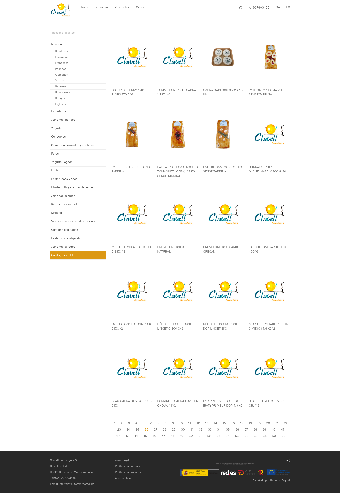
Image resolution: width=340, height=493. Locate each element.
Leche (55, 170)
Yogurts (56, 128)
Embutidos (58, 111)
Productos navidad (64, 204)
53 (218, 436)
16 (233, 423)
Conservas (58, 137)
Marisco (56, 213)
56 (246, 436)
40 (273, 430)
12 (198, 423)
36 (237, 430)
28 (164, 430)
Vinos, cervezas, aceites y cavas (73, 221)
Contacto (142, 7)
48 (172, 436)
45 (145, 436)
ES (288, 7)
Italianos (60, 68)
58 (265, 436)
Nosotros (101, 7)
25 (137, 430)
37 (246, 430)
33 (210, 430)
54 (227, 436)
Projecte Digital (280, 480)
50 (191, 436)
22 (286, 423)
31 (191, 430)
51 (200, 436)
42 (118, 436)
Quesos (56, 44)
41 (282, 430)
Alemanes (61, 74)
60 (283, 436)
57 (255, 436)
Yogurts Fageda (62, 162)
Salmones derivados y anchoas (72, 145)
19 (259, 423)
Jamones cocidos (63, 196)
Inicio (85, 7)
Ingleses (60, 104)
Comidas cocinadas (64, 230)
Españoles (61, 57)
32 (200, 430)
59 (274, 436)
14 (215, 423)
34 (219, 430)
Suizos (59, 80)
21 (277, 423)
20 (268, 423)
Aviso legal (122, 460)
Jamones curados (63, 247)
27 (155, 430)
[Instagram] (288, 460)
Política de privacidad (129, 472)
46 (154, 436)
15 (224, 423)
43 (127, 436)
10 (181, 423)
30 (183, 430)
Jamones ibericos (63, 120)
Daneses (60, 86)
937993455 (261, 8)
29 (174, 430)
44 (136, 436)
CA (278, 7)
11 (189, 423)
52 (209, 436)
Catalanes (61, 51)
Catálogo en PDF (62, 255)
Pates (55, 154)
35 (228, 430)
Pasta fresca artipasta (65, 238)
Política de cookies (127, 466)
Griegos (60, 98)
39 (264, 430)
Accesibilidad (123, 478)
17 (241, 423)
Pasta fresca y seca (64, 179)
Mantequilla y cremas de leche (72, 187)
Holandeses (62, 92)
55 (237, 436)
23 (119, 430)
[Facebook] (282, 460)
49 (181, 436)
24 (128, 430)
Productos (122, 7)
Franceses (61, 63)
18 (250, 423)
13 (206, 423)
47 (163, 436)
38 (255, 430)
